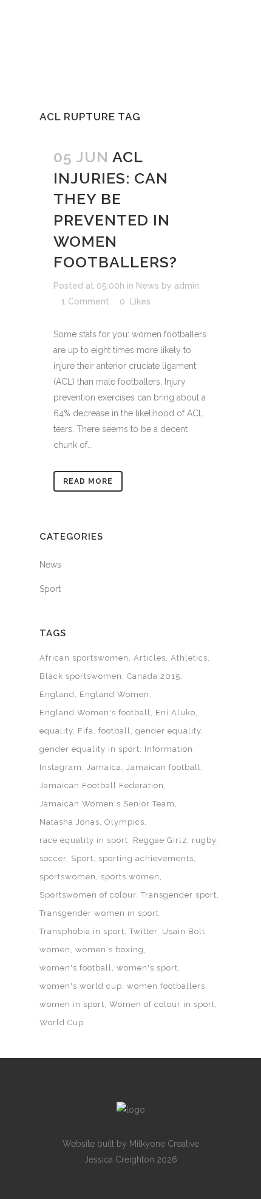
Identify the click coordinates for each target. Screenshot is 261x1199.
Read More (88, 481)
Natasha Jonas (69, 821)
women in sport (71, 1004)
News (147, 285)
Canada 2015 (153, 676)
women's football (75, 967)
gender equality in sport (89, 749)
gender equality (168, 730)
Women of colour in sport (162, 1004)
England (57, 694)
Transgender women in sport (99, 913)
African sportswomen (84, 657)
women (54, 949)
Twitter (143, 931)
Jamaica (104, 767)
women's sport (147, 967)
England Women (114, 694)
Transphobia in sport (81, 931)
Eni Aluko (175, 712)
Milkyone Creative (164, 1144)
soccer (52, 858)
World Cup (61, 1022)
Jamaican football (163, 767)
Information (168, 749)
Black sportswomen (80, 676)
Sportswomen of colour (87, 894)
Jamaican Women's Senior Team (107, 803)
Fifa (85, 730)
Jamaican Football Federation (101, 785)
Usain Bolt (183, 931)
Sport (50, 589)
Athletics (189, 657)
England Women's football (95, 712)
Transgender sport (179, 894)
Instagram (60, 767)
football (114, 730)
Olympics (124, 821)
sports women (130, 876)
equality (56, 730)
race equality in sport (83, 840)
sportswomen (67, 876)
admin (186, 285)
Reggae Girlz (160, 840)
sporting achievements (146, 858)
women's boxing (109, 949)
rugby (204, 840)
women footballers (166, 986)
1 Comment (85, 301)
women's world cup (80, 986)
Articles (150, 657)
